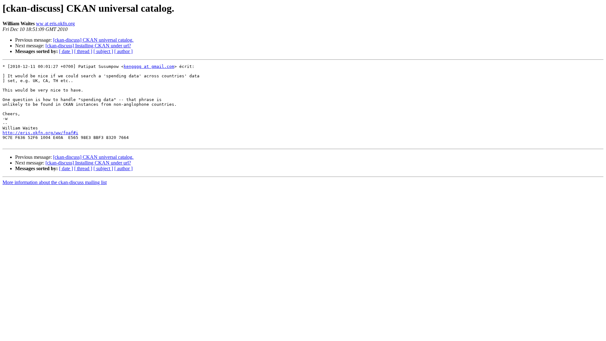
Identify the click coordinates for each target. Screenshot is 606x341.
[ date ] (66, 51)
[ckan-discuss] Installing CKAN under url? (88, 45)
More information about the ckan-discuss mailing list (55, 182)
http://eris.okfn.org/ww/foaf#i (40, 132)
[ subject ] (103, 51)
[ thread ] (83, 51)
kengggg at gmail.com (149, 66)
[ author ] (123, 51)
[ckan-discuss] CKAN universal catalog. (93, 40)
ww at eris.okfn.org (55, 23)
